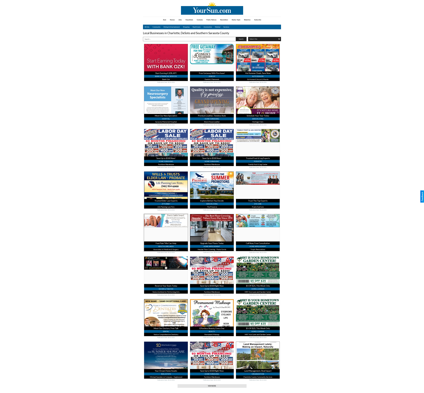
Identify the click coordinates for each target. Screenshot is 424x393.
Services (226, 27)
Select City (253, 39)
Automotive (208, 27)
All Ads (147, 27)
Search (241, 39)
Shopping (186, 27)
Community (156, 27)
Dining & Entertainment (172, 27)
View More (212, 386)
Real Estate (197, 27)
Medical (217, 27)
